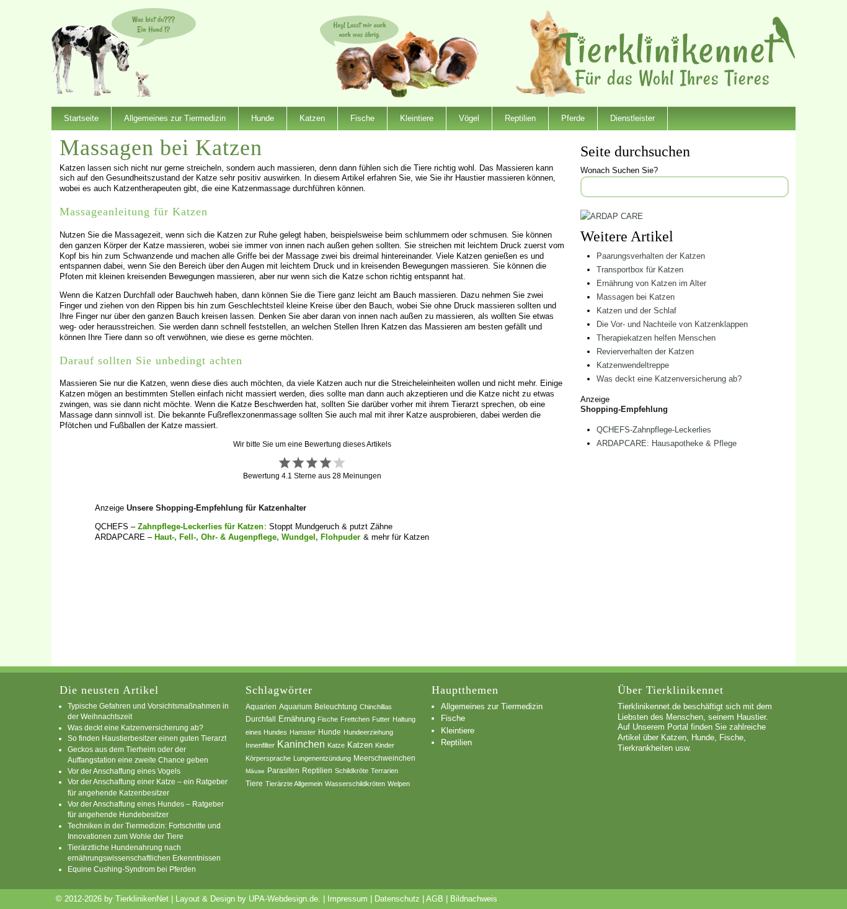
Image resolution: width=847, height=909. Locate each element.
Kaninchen (301, 744)
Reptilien (520, 118)
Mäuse (255, 771)
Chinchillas (376, 706)
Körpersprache (268, 758)
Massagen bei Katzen (635, 297)
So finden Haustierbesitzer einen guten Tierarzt (147, 738)
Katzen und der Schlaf (636, 310)
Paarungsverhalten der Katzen (650, 256)
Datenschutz (397, 898)
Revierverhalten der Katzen (645, 351)
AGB (434, 898)
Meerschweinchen (384, 758)
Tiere (254, 783)
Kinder (384, 745)
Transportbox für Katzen (639, 269)
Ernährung (296, 718)
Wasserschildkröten (355, 783)
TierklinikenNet (677, 52)
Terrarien (384, 770)
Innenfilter (260, 745)
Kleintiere (416, 118)
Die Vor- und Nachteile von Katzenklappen (672, 324)
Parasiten (283, 770)
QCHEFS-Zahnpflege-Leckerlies (653, 429)
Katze (336, 745)
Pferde (573, 118)
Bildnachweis (473, 898)
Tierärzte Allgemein (293, 783)
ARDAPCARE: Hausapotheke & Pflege (666, 443)
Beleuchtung (335, 706)
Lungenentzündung (322, 758)
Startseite (81, 118)
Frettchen (355, 719)
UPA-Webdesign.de (283, 898)
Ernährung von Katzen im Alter (651, 283)
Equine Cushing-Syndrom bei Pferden (132, 869)
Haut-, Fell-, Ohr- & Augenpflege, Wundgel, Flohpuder (257, 537)
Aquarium (295, 706)
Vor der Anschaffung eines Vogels (124, 771)
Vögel (469, 118)
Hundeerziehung (368, 732)
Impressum (347, 898)
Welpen (399, 783)
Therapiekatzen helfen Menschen (656, 338)
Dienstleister (632, 118)
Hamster (303, 732)
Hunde (262, 118)
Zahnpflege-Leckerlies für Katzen (201, 526)
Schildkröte (351, 770)
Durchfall (261, 719)
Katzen (312, 118)
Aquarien (261, 706)
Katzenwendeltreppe (632, 365)
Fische (362, 118)
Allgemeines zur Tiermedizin (175, 118)
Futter (381, 719)
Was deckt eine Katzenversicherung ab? (669, 378)
